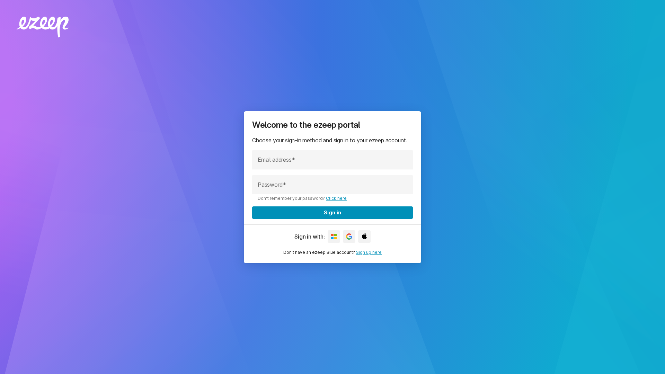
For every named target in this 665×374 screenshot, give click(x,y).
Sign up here (369, 252)
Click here (336, 198)
